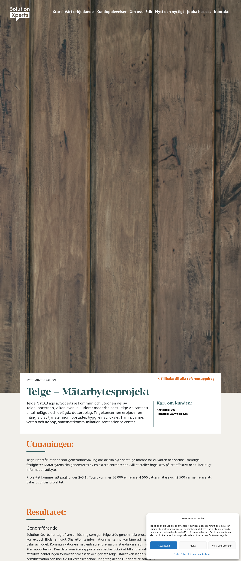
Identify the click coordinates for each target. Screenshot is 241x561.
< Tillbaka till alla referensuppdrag (186, 378)
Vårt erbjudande (79, 11)
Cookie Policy (179, 554)
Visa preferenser (222, 545)
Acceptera (164, 545)
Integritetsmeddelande (199, 554)
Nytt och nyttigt (169, 11)
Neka (193, 545)
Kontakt (221, 11)
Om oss (136, 11)
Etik (148, 11)
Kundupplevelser (112, 11)
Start (57, 11)
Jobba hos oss (199, 11)
